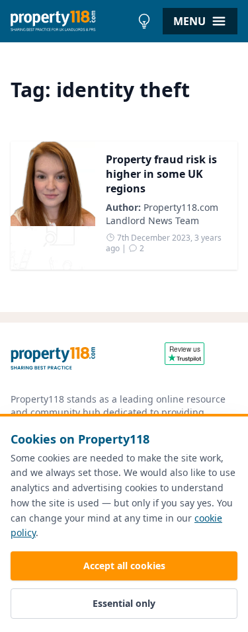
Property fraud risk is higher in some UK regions (161, 174)
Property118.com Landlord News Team (162, 214)
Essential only (124, 603)
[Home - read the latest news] (71, 21)
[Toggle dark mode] (144, 21)
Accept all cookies (124, 565)
